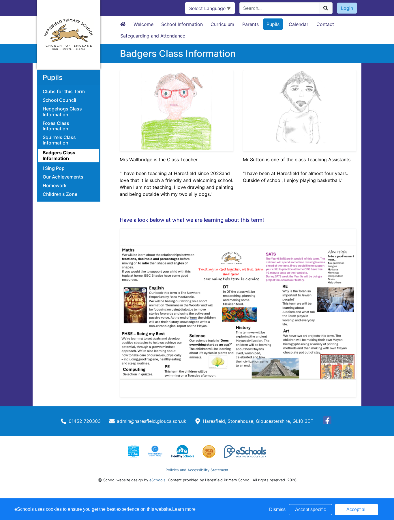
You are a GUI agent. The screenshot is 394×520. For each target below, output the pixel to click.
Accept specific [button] (310, 509)
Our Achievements (63, 177)
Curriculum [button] (222, 24)
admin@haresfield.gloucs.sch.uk (151, 421)
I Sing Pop (54, 168)
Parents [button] (250, 24)
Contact (325, 24)
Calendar (298, 24)
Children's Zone (60, 194)
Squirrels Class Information (59, 140)
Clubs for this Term (64, 91)
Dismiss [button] (277, 509)
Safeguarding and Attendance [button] (152, 36)
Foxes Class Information (56, 126)
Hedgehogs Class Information (62, 111)
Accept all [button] (356, 509)
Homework (55, 185)
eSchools (157, 480)
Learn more (184, 509)
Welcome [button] (143, 24)
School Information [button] (182, 24)
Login (347, 8)
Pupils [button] (273, 24)
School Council (59, 100)
